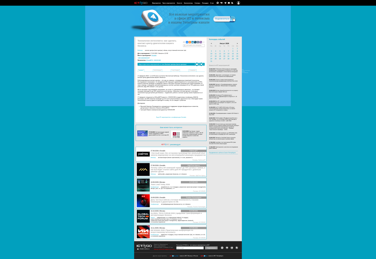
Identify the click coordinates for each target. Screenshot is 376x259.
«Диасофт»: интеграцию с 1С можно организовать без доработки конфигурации (222, 75)
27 (224, 59)
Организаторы (188, 3)
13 (224, 53)
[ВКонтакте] (187, 42)
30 (237, 59)
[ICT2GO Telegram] (225, 3)
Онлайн (153, 55)
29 (233, 59)
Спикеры (197, 3)
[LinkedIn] (192, 42)
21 (228, 56)
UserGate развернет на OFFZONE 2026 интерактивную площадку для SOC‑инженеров (223, 133)
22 (233, 56)
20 (224, 56)
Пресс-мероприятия (168, 3)
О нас (212, 3)
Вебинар (140, 50)
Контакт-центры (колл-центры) (154, 50)
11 (215, 53)
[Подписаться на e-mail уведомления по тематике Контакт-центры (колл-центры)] (197, 64)
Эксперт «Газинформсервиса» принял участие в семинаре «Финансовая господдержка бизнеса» (223, 86)
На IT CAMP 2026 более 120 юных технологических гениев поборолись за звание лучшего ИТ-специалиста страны (222, 109)
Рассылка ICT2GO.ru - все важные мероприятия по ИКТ (193, 245)
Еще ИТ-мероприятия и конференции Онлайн (171, 117)
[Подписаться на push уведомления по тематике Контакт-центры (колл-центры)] (201, 64)
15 (233, 53)
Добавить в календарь (194, 45)
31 (211, 61)
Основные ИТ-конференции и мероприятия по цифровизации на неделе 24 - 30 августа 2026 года (223, 96)
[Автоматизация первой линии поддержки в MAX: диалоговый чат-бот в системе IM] (143, 133)
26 (220, 59)
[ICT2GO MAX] (217, 3)
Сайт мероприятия (143, 57)
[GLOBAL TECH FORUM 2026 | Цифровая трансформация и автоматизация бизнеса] (144, 216)
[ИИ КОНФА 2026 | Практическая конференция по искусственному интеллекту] (144, 232)
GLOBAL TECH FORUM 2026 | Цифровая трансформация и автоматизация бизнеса (176, 214)
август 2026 (224, 43)
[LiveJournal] (195, 42)
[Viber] (201, 42)
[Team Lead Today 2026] (144, 185)
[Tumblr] (198, 42)
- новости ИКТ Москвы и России (188, 256)
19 (220, 56)
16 (237, 53)
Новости (179, 3)
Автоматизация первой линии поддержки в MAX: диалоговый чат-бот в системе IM (159, 133)
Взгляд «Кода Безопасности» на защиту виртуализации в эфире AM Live (223, 91)
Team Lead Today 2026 (160, 184)
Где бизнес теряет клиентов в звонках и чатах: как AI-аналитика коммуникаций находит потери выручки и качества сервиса (192, 134)
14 (228, 53)
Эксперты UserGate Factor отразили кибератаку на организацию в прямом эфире (222, 138)
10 (211, 53)
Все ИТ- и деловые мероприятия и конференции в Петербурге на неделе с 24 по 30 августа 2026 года (222, 103)
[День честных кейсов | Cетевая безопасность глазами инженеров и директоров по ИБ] (144, 200)
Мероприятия (156, 3)
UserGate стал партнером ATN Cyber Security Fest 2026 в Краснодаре (222, 143)
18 (215, 56)
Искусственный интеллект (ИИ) (177, 50)
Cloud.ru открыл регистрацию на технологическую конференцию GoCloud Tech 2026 (223, 80)
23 (237, 56)
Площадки (205, 3)
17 (211, 56)
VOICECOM (157, 60)
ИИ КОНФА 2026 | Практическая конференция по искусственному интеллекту (172, 231)
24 (211, 59)
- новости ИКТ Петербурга (215, 256)
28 (228, 59)
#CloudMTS (149, 60)
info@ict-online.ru (144, 249)
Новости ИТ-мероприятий (219, 65)
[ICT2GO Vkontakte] (221, 3)
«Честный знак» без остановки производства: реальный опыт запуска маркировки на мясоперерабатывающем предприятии (178, 154)
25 (215, 59)
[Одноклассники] (190, 42)
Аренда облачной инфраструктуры (164, 249)
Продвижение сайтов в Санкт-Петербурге (222, 152)
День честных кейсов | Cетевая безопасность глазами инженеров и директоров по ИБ (174, 201)
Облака (165, 50)
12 (220, 53)
